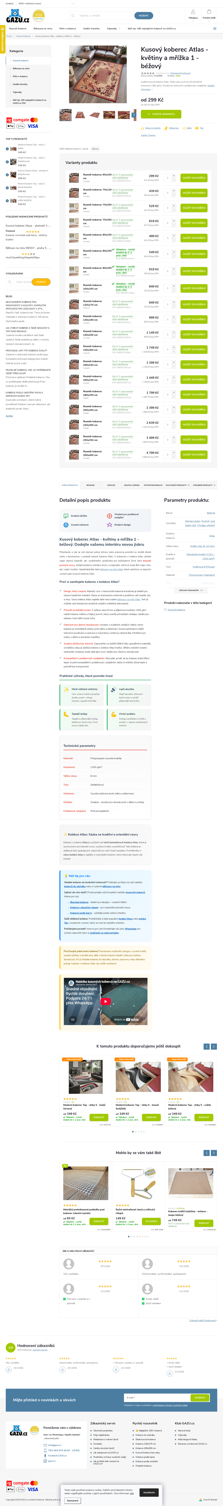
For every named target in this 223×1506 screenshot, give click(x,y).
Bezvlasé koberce (79, 902)
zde (132, 1493)
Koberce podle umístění (147, 1461)
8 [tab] (148, 1236)
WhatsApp (130, 928)
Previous (207, 1047)
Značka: (148, 135)
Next (214, 1047)
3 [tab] (138, 1131)
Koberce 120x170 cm (146, 1444)
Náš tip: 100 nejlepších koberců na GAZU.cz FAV (29, 102)
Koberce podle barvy (81, 913)
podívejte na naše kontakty (104, 932)
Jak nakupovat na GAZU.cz (106, 1453)
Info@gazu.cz (54, 1445)
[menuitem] (18, 28)
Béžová (211, 513)
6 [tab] (142, 1236)
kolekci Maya (125, 918)
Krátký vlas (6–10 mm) (202, 546)
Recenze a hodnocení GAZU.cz (192, 1444)
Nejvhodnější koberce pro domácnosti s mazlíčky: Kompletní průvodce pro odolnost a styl (26, 305)
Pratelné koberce (143, 1466)
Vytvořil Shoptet (210, 1499)
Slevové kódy (184, 1431)
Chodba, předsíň (206, 525)
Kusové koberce (20, 60)
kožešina (180, 1208)
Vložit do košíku (194, 178)
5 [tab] (144, 1131)
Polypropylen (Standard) (202, 575)
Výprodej (17, 92)
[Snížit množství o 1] (174, 180)
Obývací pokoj (192, 521)
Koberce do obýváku (145, 1435)
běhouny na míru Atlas (111, 569)
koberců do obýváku (75, 886)
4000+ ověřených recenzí (30, 3)
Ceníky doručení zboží (103, 1448)
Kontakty (10, 3)
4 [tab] (141, 1131)
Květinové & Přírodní (204, 567)
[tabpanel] (86, 1090)
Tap (73, 1102)
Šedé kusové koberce (146, 1439)
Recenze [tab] (90, 485)
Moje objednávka (101, 1435)
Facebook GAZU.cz (57, 1455)
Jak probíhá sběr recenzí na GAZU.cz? (106, 1462)
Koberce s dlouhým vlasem (84, 907)
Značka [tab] (132, 485)
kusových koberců (135, 892)
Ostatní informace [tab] (153, 485)
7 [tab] (145, 1236)
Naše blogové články (187, 1439)
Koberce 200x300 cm (146, 1448)
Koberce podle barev (145, 1457)
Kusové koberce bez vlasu (148, 1453)
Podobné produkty (202, 485)
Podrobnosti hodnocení (181, 73)
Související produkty (176, 485)
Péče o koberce (20, 76)
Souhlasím (149, 1492)
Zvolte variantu (163, 114)
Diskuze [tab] (111, 485)
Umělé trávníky (20, 84)
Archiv (9, 416)
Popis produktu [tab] (70, 485)
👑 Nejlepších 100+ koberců (149, 1431)
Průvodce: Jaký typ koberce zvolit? (26, 350)
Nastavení (72, 1500)
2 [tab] (135, 1131)
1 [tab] (133, 1131)
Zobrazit (99, 1117)
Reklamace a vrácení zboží (105, 1439)
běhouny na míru (111, 886)
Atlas (178, 76)
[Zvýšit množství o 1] (174, 176)
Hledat (144, 15)
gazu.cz (52, 1461)
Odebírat (199, 1397)
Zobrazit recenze (40, 1350)
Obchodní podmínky (103, 1431)
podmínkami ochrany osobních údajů (170, 1405)
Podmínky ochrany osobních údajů (109, 1457)
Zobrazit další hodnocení (202, 1320)
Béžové (95, 148)
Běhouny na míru (21, 68)
